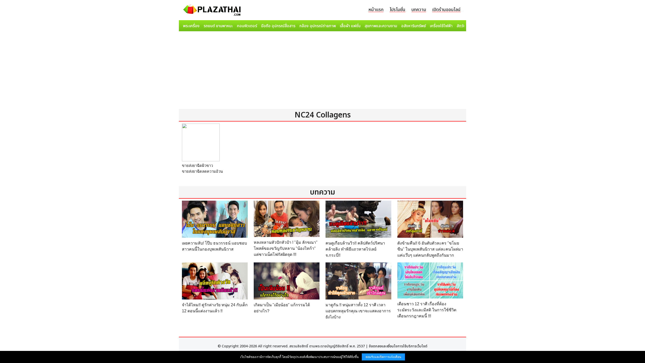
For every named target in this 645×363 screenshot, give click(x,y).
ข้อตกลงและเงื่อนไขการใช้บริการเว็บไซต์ (398, 346)
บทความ (418, 9)
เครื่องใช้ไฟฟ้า (441, 26)
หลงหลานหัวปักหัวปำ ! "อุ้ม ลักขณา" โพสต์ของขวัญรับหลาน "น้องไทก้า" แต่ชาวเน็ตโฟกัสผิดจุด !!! (285, 248)
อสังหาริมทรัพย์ (413, 26)
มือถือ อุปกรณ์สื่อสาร (278, 26)
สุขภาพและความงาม (381, 26)
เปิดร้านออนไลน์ (446, 9)
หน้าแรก (375, 9)
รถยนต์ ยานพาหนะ (218, 26)
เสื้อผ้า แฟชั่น (350, 26)
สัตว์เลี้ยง (464, 26)
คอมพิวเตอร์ (247, 26)
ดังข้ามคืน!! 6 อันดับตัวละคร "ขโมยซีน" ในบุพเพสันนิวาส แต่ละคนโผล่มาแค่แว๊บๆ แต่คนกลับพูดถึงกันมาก (430, 249)
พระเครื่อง (191, 26)
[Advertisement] (322, 71)
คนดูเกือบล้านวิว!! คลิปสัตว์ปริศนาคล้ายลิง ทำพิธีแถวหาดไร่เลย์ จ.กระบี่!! (355, 249)
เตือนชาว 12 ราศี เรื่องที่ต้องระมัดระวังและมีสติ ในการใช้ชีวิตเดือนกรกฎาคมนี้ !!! (426, 310)
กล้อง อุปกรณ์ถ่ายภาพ (317, 26)
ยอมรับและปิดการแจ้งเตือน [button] (383, 357)
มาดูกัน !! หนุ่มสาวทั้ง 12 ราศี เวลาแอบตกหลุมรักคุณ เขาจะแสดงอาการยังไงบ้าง (358, 311)
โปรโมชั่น (397, 9)
